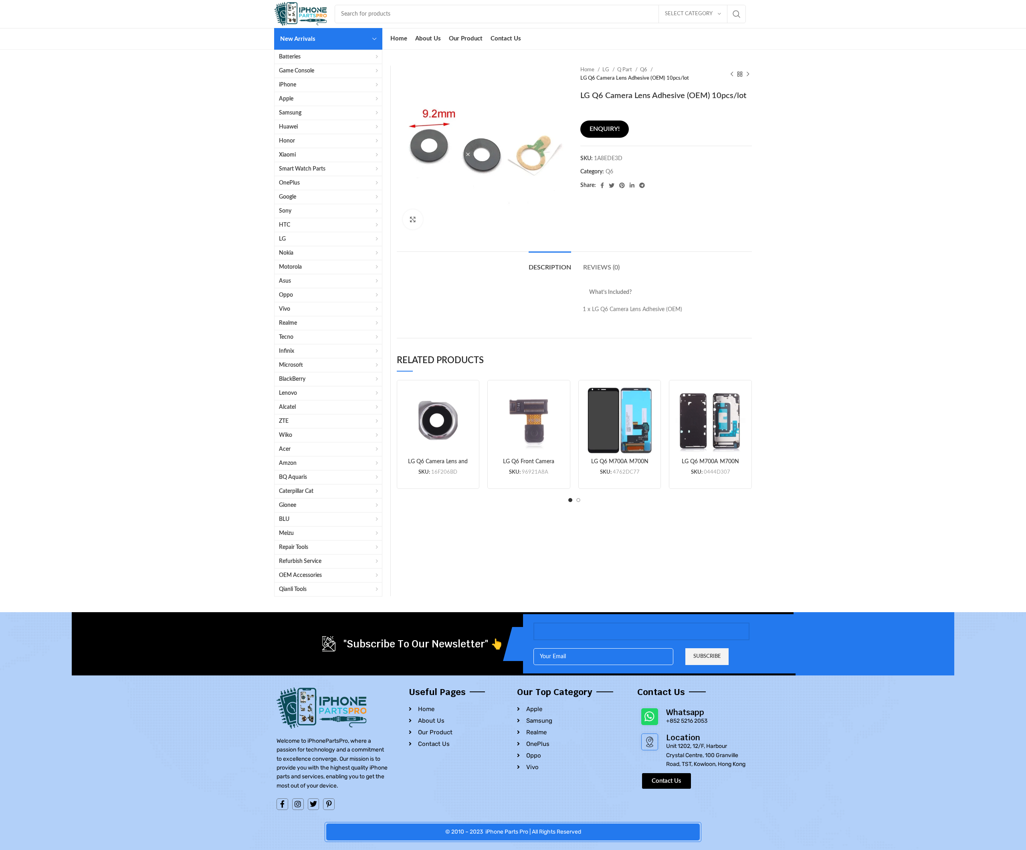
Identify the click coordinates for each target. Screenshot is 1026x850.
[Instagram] (298, 804)
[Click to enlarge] (413, 219)
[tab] (550, 263)
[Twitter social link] (611, 185)
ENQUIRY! (605, 129)
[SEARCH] (736, 14)
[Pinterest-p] (329, 804)
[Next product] (748, 74)
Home (588, 69)
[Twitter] (313, 804)
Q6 (644, 69)
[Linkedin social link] (632, 185)
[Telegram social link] (642, 185)
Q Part (625, 69)
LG (606, 69)
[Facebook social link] (602, 185)
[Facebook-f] (282, 804)
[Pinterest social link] (622, 185)
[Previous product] (732, 74)
